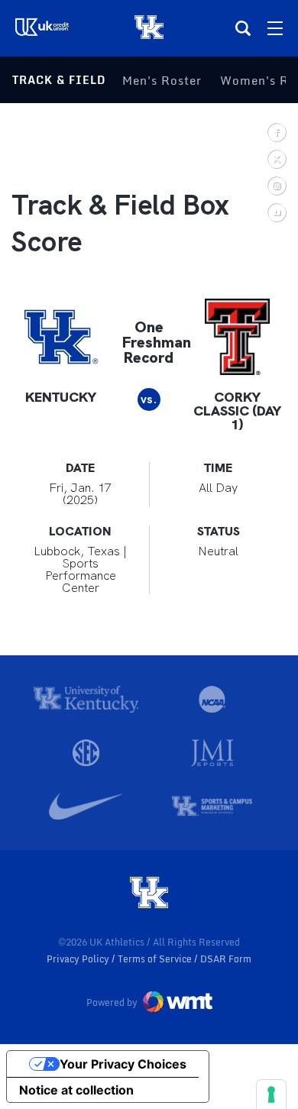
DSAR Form (225, 959)
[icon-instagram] (276, 185)
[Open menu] (275, 28)
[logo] (149, 893)
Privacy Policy (79, 959)
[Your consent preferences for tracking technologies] (271, 1094)
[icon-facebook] (276, 131)
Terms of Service (156, 959)
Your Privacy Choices (123, 1064)
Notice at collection (76, 1090)
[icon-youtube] (276, 211)
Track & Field (58, 80)
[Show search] (243, 28)
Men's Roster (162, 80)
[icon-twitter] (276, 158)
